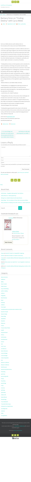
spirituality (23, 24)
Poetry (2, 377)
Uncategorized (4, 407)
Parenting (3, 370)
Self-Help (3, 389)
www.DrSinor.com (11, 116)
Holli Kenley (3, 336)
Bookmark (13, 123)
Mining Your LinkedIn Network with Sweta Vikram (11, 197)
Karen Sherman (4, 350)
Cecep (2, 256)
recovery (3, 387)
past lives (3, 373)
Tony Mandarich (4, 400)
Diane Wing (3, 315)
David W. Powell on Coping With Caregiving (15, 252)
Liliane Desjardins (5, 356)
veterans (3, 410)
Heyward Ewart (4, 331)
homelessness (4, 338)
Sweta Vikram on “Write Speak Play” (8, 195)
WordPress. (20, 429)
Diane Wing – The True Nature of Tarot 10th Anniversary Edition (14, 199)
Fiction (4, 14)
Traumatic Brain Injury (6, 403)
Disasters (3, 320)
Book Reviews (4, 296)
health (2, 329)
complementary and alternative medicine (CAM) (11, 308)
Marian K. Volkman (5, 361)
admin (4, 24)
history (2, 333)
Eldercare (3, 322)
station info (3, 393)
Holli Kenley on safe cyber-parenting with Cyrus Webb (23, 131)
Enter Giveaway (8, 241)
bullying (3, 301)
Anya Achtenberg (4, 287)
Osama (2, 252)
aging (2, 280)
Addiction (3, 278)
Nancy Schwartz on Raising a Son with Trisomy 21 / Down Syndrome (15, 202)
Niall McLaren (4, 366)
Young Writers (4, 414)
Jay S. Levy (3, 345)
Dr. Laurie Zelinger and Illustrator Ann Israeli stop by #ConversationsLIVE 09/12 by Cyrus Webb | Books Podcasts (7, 133)
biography (3, 294)
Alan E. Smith (4, 283)
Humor (2, 340)
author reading (4, 290)
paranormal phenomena (6, 368)
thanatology (3, 398)
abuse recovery (4, 276)
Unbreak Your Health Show (7, 405)
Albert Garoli (4, 285)
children (3, 303)
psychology (3, 382)
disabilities (3, 317)
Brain (2, 299)
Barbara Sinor (6, 123)
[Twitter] (15, 2)
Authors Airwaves (6, 5)
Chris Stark (3, 306)
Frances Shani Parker (5, 326)
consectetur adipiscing (19, 425)
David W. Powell (4, 310)
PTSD (2, 384)
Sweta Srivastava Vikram (18, 232)
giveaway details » (16, 238)
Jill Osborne (3, 347)
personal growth (4, 375)
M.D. (2, 359)
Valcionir (3, 254)
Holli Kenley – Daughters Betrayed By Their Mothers (12, 192)
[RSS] (18, 2)
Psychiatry (3, 380)
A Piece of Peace (15, 230)
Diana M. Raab (4, 313)
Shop (1, 184)
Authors (3, 292)
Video (2, 412)
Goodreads (11, 217)
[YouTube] (13, 2)
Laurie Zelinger (4, 352)
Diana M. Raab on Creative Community (14, 254)
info (2, 343)
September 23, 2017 (11, 24)
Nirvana (15, 429)
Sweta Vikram (4, 396)
